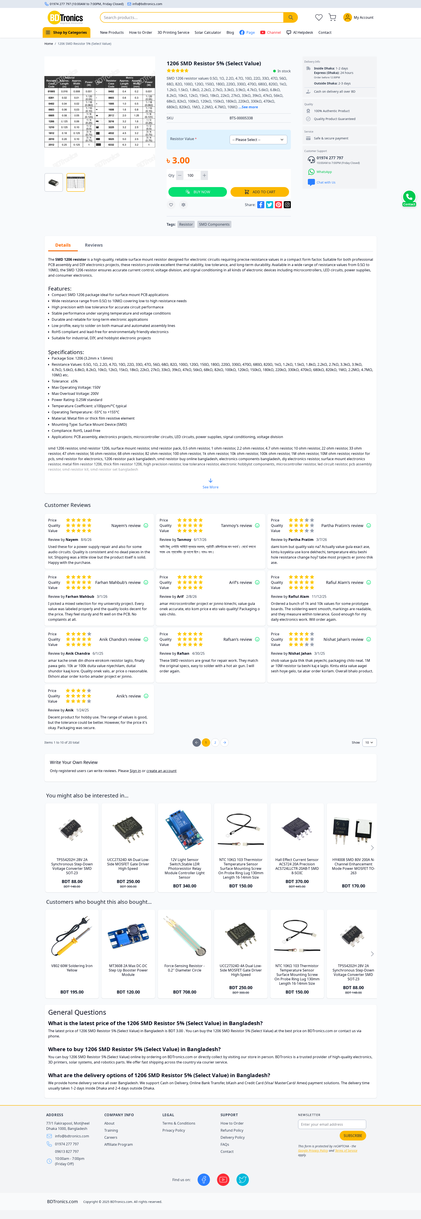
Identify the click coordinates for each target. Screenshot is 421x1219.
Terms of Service (346, 1150)
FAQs (225, 1144)
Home (48, 43)
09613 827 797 (67, 1151)
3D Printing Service (173, 32)
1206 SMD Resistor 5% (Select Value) (84, 43)
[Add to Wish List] (171, 204)
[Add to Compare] (183, 204)
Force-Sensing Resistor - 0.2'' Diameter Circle (184, 968)
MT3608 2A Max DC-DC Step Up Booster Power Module (128, 970)
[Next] (372, 847)
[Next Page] (224, 742)
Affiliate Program (118, 1144)
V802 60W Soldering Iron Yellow (72, 968)
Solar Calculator (208, 32)
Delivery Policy (233, 1137)
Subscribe (353, 1135)
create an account (162, 770)
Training (111, 1130)
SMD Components (214, 224)
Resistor (186, 224)
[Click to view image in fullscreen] (99, 111)
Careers (110, 1137)
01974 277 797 (67, 1144)
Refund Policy (232, 1130)
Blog (230, 32)
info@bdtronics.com (147, 4)
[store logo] (65, 17)
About (109, 1123)
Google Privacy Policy (313, 1150)
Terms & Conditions (178, 1123)
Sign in (135, 770)
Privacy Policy (173, 1130)
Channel (274, 32)
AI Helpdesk (303, 32)
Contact (324, 32)
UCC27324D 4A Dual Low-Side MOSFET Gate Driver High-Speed (128, 864)
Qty (171, 175)
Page (250, 32)
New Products (112, 32)
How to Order (140, 32)
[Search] (291, 17)
